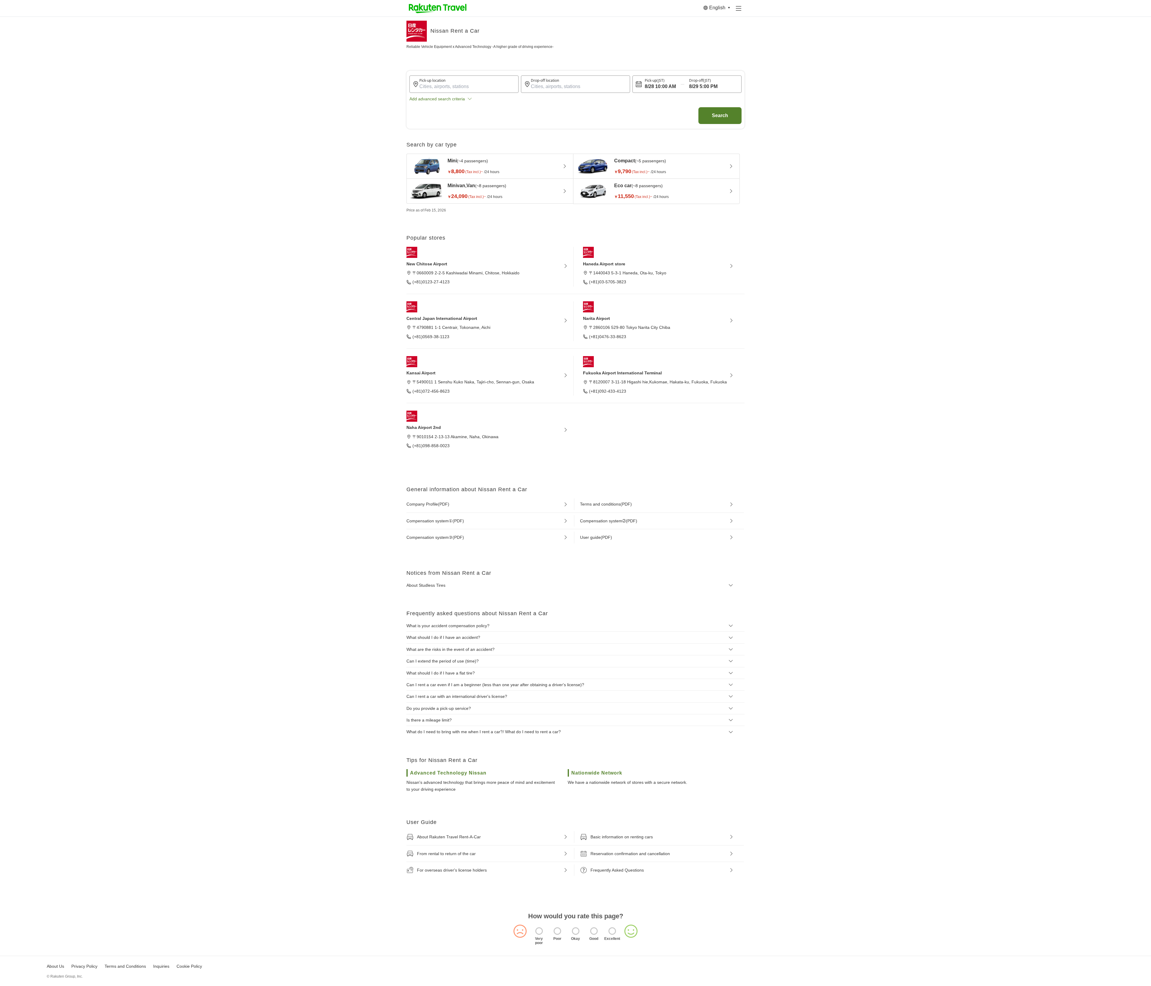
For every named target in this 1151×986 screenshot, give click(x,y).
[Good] (594, 931)
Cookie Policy (189, 966)
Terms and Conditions (125, 966)
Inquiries (161, 966)
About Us (55, 966)
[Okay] (575, 931)
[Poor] (557, 931)
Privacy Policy (84, 966)
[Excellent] (612, 931)
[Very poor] (539, 931)
